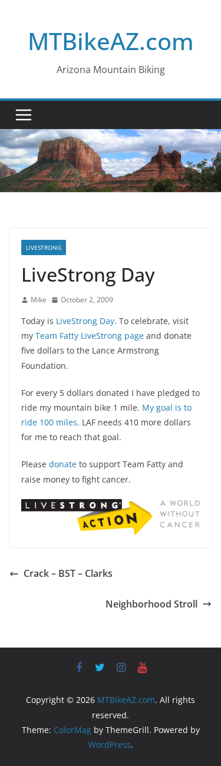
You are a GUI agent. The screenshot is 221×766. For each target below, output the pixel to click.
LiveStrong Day (85, 320)
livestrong (43, 247)
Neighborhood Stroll (151, 603)
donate (63, 464)
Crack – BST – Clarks (68, 573)
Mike (39, 300)
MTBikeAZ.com (111, 41)
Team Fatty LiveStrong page (89, 335)
